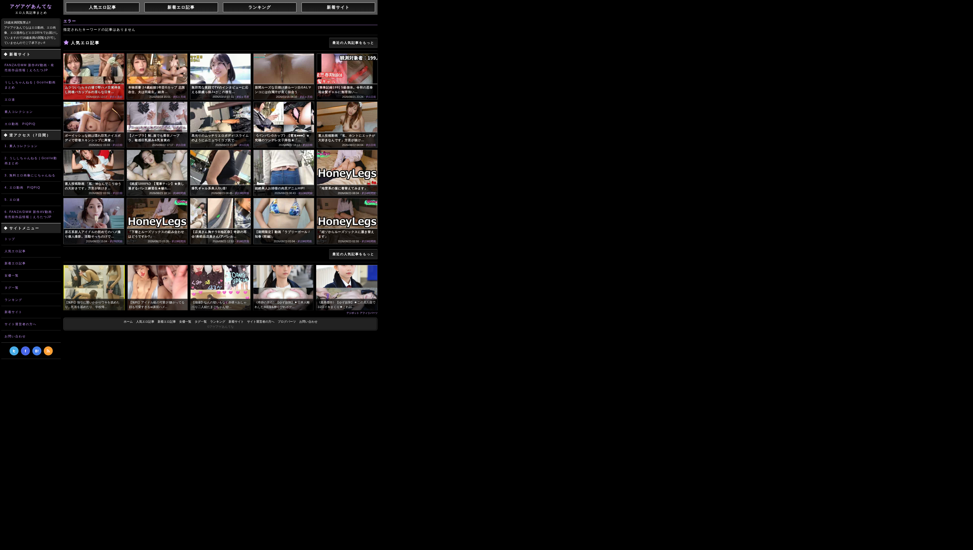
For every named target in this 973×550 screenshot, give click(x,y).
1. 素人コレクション (21, 146)
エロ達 (10, 99)
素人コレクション (19, 112)
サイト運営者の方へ (20, 324)
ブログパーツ (287, 321)
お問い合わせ (15, 336)
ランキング (13, 300)
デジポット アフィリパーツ (362, 312)
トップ (10, 239)
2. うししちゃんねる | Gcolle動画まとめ (31, 160)
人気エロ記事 (15, 251)
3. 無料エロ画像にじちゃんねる (30, 175)
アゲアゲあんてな (31, 9)
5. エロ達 (12, 199)
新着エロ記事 (15, 263)
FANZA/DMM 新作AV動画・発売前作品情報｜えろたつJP (29, 67)
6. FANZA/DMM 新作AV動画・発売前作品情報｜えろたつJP (30, 214)
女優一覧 (12, 275)
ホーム (128, 321)
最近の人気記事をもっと (353, 43)
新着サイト (13, 312)
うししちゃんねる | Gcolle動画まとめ (30, 85)
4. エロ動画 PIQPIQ (22, 187)
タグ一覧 (12, 287)
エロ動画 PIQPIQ (20, 124)
